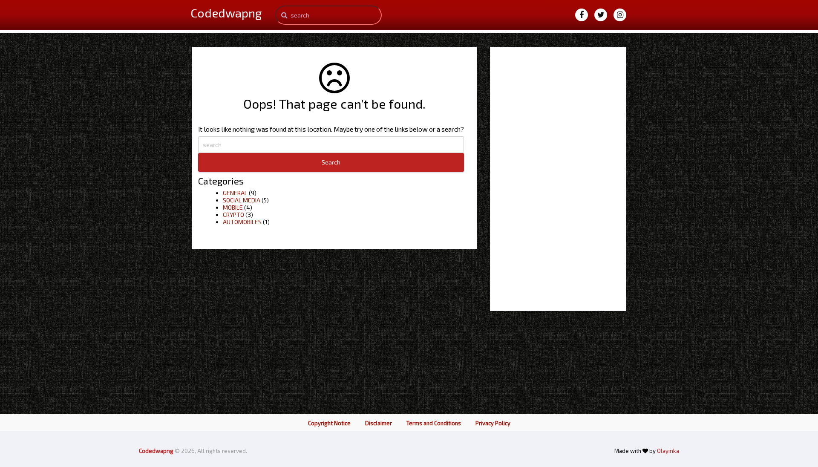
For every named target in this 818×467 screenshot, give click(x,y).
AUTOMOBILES (242, 221)
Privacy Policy (492, 423)
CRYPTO (233, 214)
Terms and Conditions (433, 423)
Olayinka (668, 450)
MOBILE (233, 207)
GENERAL (235, 192)
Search (331, 162)
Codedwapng (157, 450)
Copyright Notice (329, 423)
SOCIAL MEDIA (241, 200)
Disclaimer (378, 423)
